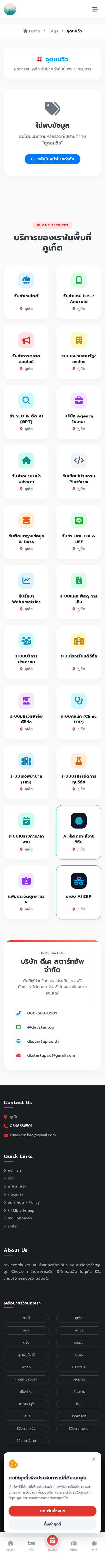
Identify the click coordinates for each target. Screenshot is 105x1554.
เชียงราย (79, 1391)
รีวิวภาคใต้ (78, 1416)
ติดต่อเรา (15, 1194)
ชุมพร (79, 1354)
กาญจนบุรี (26, 1404)
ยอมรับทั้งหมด (52, 1511)
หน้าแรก (14, 1170)
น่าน (79, 1404)
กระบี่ (26, 1318)
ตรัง (26, 1342)
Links (12, 1226)
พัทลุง (26, 1367)
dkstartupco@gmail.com (51, 1055)
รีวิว (11, 1178)
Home (34, 31)
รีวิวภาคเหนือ (26, 1428)
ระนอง (79, 1342)
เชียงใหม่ (26, 1391)
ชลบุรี (26, 1416)
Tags (53, 31)
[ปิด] (94, 1459)
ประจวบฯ (78, 1367)
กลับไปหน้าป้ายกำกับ (55, 159)
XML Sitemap (20, 1218)
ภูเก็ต (79, 1318)
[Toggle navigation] (95, 9)
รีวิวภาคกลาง (78, 1428)
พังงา (78, 1330)
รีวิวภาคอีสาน (26, 1440)
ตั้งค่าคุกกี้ (52, 1524)
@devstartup (40, 1027)
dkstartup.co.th (43, 1041)
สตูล (26, 1330)
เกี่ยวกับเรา (17, 1186)
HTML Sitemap (21, 1210)
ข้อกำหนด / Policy (24, 1202)
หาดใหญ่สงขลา (26, 1379)
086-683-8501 (42, 1013)
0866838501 (21, 1126)
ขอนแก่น (79, 1379)
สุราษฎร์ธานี (26, 1354)
